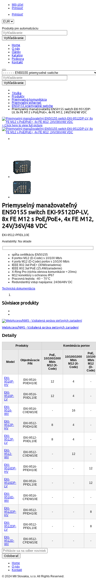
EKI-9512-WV (8, 454)
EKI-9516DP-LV (10, 483)
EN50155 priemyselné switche (32, 105)
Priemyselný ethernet (26, 102)
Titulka (16, 93)
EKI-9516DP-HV (10, 468)
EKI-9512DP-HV (10, 512)
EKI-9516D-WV (9, 497)
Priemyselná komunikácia (29, 99)
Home (16, 563)
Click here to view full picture (22, 125)
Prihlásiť (17, 8)
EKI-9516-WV (8, 410)
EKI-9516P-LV (9, 396)
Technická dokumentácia (18, 288)
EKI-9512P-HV (9, 425)
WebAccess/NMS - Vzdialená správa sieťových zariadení (40, 327)
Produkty (18, 96)
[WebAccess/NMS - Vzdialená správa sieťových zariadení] (42, 320)
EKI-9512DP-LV (10, 526)
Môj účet (17, 4)
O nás (16, 566)
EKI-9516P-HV (9, 381)
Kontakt (17, 570)
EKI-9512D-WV (9, 541)
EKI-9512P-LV (9, 439)
